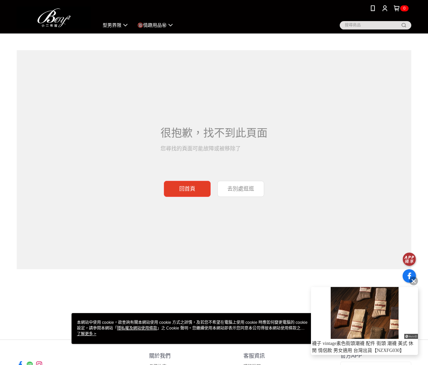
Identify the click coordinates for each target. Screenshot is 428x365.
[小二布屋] (54, 17)
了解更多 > (86, 334)
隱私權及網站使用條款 (137, 328)
